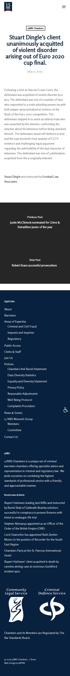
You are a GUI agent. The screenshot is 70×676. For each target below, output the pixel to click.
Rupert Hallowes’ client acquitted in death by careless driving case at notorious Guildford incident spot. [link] (31, 566)
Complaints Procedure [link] (21, 406)
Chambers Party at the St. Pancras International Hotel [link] (32, 553)
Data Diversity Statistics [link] (21, 375)
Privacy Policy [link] (15, 387)
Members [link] (13, 424)
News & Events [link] (13, 413)
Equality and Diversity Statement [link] (27, 381)
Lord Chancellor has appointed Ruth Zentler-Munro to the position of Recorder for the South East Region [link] (33, 539)
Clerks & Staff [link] (12, 351)
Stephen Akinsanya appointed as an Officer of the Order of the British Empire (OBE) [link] (33, 526)
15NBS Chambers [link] (36, 28)
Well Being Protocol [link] (19, 400)
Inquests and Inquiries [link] (20, 332)
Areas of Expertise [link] (15, 321)
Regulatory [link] (14, 338)
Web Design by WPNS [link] (14, 663)
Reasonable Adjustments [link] (22, 393)
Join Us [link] (8, 358)
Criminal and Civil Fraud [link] (22, 326)
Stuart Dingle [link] (12, 176)
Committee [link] (14, 430)
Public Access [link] (12, 345)
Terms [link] (33, 659)
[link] (66, 410)
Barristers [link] (10, 315)
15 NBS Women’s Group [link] (18, 419)
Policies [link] (9, 364)
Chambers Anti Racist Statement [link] (27, 369)
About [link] (8, 309)
